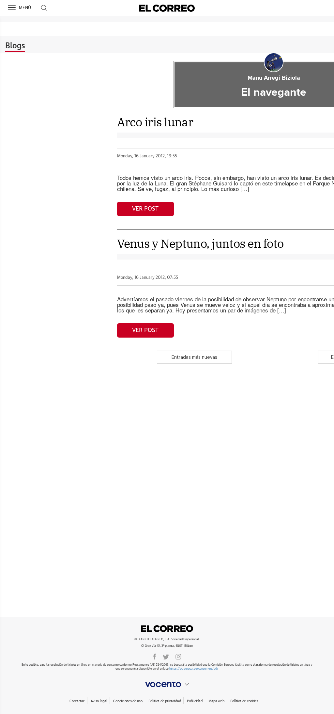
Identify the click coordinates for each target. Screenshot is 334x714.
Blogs (15, 46)
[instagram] (178, 656)
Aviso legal (99, 701)
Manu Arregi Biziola (274, 78)
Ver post (145, 209)
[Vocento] (167, 684)
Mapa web (216, 701)
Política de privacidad (164, 701)
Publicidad (194, 701)
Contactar (76, 701)
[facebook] (154, 656)
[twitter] (166, 656)
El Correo (167, 628)
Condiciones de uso (127, 701)
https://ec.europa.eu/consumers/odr (193, 668)
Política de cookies (244, 701)
